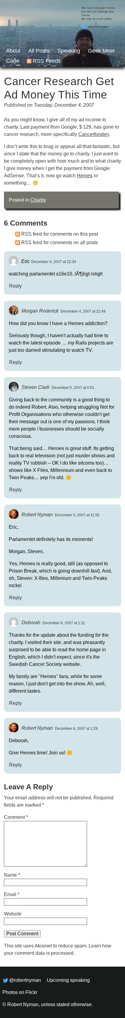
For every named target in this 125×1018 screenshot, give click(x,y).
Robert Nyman (37, 514)
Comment (16, 817)
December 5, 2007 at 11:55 (77, 515)
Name (12, 875)
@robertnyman (98, 26)
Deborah (31, 622)
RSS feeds (47, 61)
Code (12, 61)
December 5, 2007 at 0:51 (73, 388)
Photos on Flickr (19, 992)
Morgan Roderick (40, 310)
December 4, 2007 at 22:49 (83, 311)
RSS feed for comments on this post (59, 234)
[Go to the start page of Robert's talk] (62, 33)
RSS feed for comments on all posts (59, 242)
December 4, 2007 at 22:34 (53, 262)
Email (11, 894)
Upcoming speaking (68, 980)
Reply (15, 286)
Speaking (68, 51)
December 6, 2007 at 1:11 (63, 623)
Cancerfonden (93, 134)
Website (13, 913)
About (13, 51)
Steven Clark (35, 387)
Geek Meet (101, 51)
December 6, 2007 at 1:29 (76, 728)
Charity (38, 200)
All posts (38, 51)
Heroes (85, 175)
